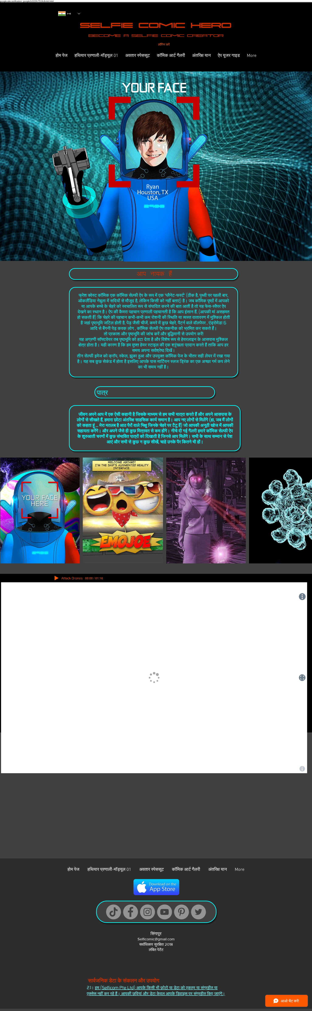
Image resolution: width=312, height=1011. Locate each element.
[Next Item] (304, 510)
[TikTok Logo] (113, 912)
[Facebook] (130, 912)
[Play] (56, 578)
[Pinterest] (181, 912)
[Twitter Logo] (198, 912)
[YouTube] (164, 912)
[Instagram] (147, 912)
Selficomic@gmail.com (156, 939)
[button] (152, 152)
